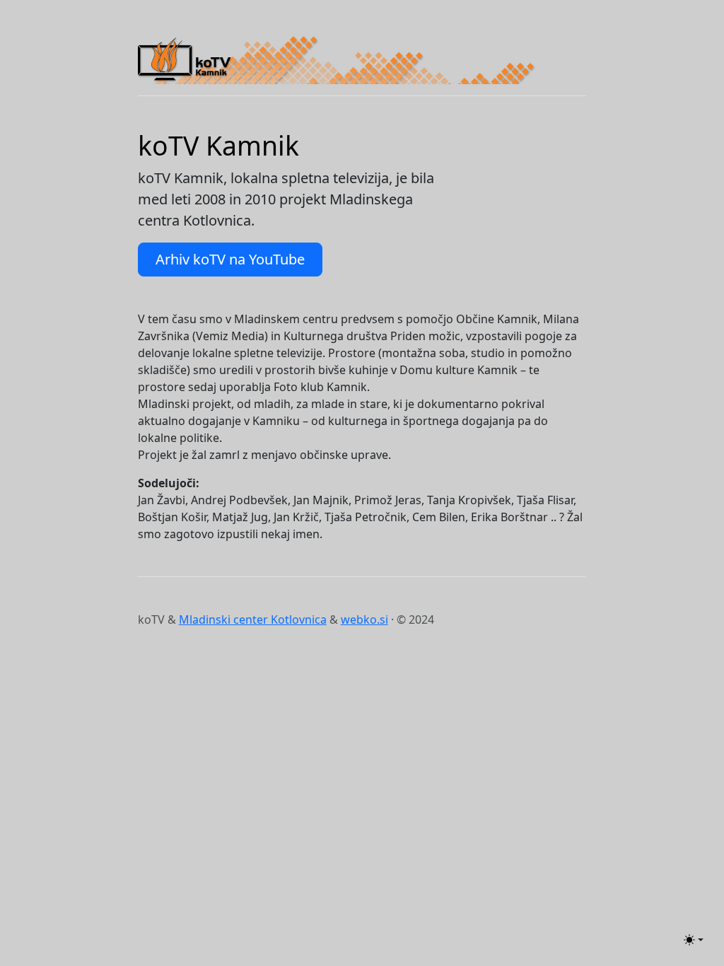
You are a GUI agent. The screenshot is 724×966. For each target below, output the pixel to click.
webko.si (364, 619)
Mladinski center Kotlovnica (253, 619)
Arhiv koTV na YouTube (230, 259)
